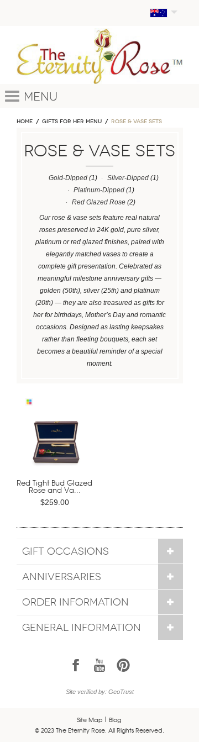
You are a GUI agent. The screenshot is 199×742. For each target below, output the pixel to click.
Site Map (90, 719)
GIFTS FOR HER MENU (72, 121)
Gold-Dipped (68, 178)
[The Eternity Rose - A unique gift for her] (100, 56)
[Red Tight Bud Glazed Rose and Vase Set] (57, 446)
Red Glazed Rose (98, 202)
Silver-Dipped (128, 178)
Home (25, 121)
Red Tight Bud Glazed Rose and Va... (54, 486)
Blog (115, 719)
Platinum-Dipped (99, 190)
